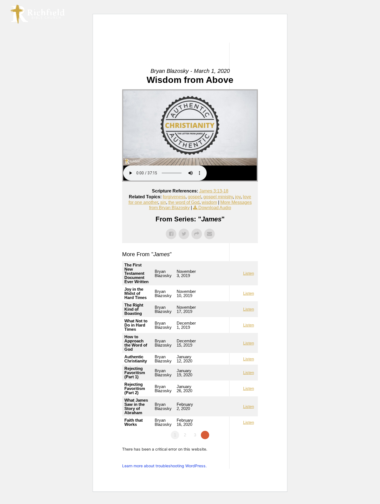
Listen (248, 273)
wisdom (209, 202)
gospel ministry (218, 196)
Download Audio (214, 207)
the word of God (183, 202)
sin (163, 202)
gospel (194, 196)
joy (238, 196)
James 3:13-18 (213, 191)
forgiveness (174, 196)
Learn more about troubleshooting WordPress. (164, 465)
